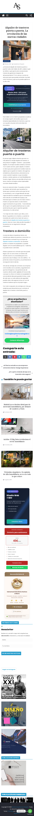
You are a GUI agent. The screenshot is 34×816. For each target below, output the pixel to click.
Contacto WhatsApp (17, 340)
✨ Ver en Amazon (17, 607)
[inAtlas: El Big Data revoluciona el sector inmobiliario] (17, 419)
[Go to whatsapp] (30, 811)
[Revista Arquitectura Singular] (3, 15)
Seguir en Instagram (8, 669)
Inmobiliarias (7, 61)
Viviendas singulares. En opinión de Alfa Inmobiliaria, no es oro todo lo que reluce (17, 474)
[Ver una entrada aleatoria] (31, 15)
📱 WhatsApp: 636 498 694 (17, 567)
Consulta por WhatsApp (17, 108)
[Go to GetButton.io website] (30, 814)
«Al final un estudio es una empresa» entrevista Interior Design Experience (15, 367)
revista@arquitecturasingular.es (17, 335)
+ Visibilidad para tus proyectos (17, 105)
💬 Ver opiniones (17, 611)
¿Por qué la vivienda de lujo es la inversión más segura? (20, 373)
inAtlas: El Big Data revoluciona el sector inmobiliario (17, 440)
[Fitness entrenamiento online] (13, 675)
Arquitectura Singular (18, 64)
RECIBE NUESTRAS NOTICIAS (11, 653)
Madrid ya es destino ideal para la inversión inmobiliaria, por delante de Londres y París (17, 406)
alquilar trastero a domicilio (11, 241)
